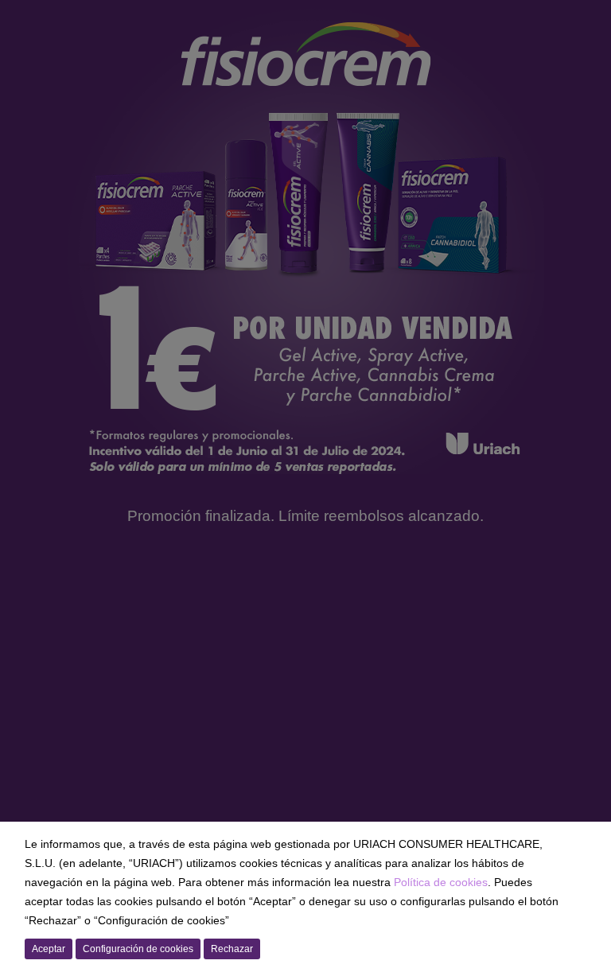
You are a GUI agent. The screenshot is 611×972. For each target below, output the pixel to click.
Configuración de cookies (138, 949)
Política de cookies (441, 882)
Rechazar (232, 949)
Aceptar (48, 949)
